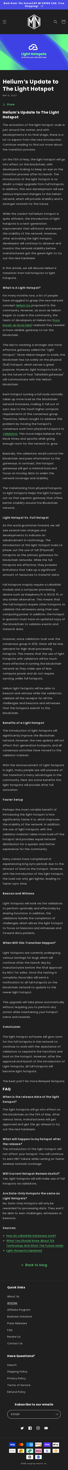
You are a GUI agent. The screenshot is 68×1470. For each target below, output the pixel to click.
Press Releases (17, 1323)
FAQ (10, 1330)
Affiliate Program (18, 1310)
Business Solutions (19, 1316)
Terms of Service (19, 1385)
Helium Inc (23, 305)
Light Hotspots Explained (24, 1250)
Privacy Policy (16, 1378)
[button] (5, 22)
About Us (13, 1296)
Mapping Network (35, 1464)
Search (12, 1365)
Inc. (45, 1464)
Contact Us (15, 1343)
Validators (10, 434)
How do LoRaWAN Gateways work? (31, 1236)
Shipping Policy (17, 1371)
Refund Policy (16, 1392)
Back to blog (36, 1265)
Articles (12, 1303)
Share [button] (11, 104)
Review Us (13, 1337)
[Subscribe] (57, 1414)
